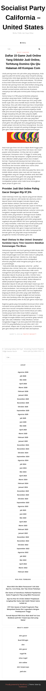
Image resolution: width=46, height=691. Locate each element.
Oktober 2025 (23, 407)
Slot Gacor (23, 52)
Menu (24, 43)
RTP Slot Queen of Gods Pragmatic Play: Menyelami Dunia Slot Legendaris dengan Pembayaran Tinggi (23, 609)
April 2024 (23, 476)
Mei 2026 (23, 380)
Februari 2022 (23, 572)
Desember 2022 (23, 537)
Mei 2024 (23, 472)
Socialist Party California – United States (23, 17)
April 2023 (23, 522)
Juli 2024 (23, 464)
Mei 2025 (23, 426)
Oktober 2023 (23, 499)
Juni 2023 (23, 514)
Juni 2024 (23, 468)
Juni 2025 (23, 422)
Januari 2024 (23, 487)
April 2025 (23, 430)
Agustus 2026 (23, 372)
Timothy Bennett (29, 334)
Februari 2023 (23, 529)
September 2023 (23, 502)
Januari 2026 (23, 395)
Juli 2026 (23, 376)
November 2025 (23, 403)
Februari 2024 (23, 483)
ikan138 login (23, 640)
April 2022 (23, 564)
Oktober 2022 (23, 545)
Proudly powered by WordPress (16, 684)
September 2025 (23, 410)
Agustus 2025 (23, 414)
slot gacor (23, 636)
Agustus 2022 (23, 552)
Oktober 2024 (23, 453)
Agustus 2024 (23, 460)
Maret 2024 (23, 479)
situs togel (23, 658)
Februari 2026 (23, 391)
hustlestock (23, 687)
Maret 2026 (23, 387)
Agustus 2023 (23, 506)
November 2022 (23, 541)
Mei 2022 (23, 560)
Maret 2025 (23, 433)
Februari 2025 (23, 437)
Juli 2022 (23, 556)
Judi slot (23, 671)
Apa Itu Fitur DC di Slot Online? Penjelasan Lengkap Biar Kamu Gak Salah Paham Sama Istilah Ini (23, 601)
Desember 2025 (23, 399)
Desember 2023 (23, 491)
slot (23, 645)
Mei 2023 (23, 518)
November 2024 (23, 449)
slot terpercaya (23, 667)
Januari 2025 (23, 441)
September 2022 (23, 549)
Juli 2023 (23, 510)
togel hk (23, 654)
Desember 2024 (23, 445)
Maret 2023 (23, 526)
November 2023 (23, 495)
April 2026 (23, 384)
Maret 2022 (23, 568)
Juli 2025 (23, 418)
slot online (23, 662)
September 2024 (23, 456)
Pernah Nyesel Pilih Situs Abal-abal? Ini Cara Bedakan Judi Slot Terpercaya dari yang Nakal (23, 618)
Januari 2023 (23, 533)
